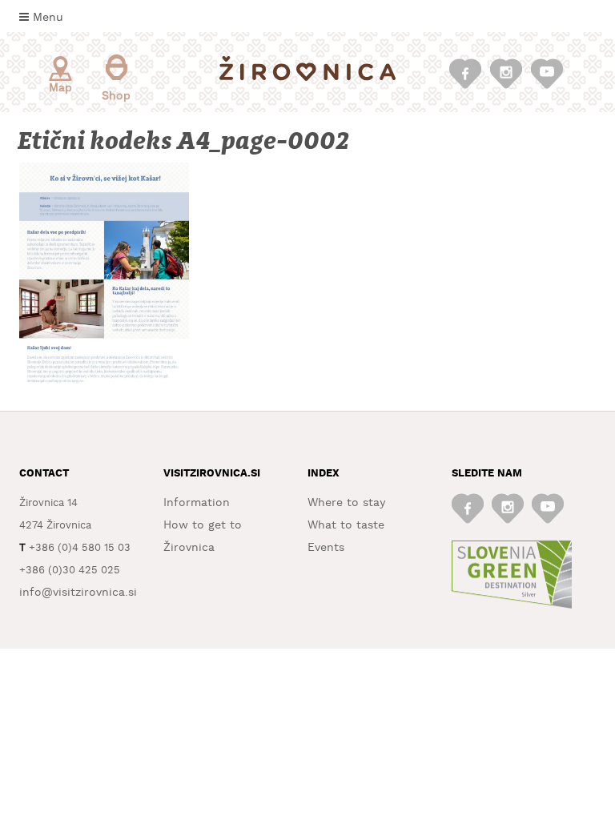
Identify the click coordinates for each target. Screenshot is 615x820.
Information (196, 503)
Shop (116, 96)
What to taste (346, 525)
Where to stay (346, 503)
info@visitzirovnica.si (78, 592)
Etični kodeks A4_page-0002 (185, 141)
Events (326, 548)
